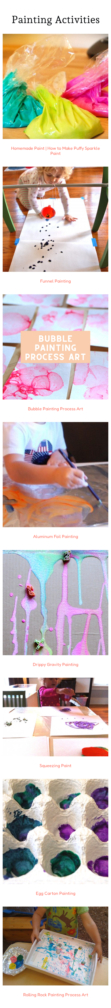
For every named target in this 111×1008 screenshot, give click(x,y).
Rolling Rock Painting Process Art (55, 994)
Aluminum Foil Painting (55, 536)
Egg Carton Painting (55, 893)
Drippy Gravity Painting (55, 664)
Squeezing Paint (55, 765)
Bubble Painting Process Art (55, 408)
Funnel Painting (55, 281)
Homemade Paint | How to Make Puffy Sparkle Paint (55, 150)
